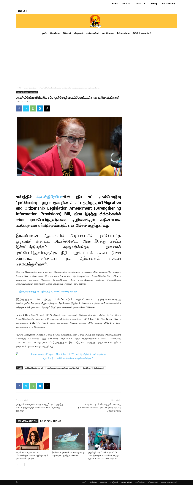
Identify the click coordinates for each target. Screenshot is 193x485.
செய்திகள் (33, 92)
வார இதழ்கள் (140, 482)
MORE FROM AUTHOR (50, 421)
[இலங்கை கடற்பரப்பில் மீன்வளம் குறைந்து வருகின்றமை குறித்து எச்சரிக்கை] (68, 438)
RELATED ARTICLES (27, 421)
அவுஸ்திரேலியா (50, 196)
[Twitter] (26, 108)
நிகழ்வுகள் (114, 482)
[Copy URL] (47, 108)
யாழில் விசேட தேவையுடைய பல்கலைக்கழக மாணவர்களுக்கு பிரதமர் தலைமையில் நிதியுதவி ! (32, 455)
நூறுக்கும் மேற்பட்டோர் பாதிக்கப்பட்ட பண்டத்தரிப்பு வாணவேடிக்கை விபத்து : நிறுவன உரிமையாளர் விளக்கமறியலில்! (103, 455)
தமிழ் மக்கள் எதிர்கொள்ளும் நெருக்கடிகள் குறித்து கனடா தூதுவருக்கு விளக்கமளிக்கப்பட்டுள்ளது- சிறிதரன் (39, 407)
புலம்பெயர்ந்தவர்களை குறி (34, 368)
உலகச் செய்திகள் (30, 88)
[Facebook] (19, 108)
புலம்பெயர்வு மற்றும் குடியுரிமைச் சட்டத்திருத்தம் (63, 368)
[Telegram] (40, 108)
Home (18, 88)
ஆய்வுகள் (104, 482)
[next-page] (23, 464)
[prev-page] (18, 464)
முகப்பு (84, 482)
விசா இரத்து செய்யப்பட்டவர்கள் (93, 368)
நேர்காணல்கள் (153, 482)
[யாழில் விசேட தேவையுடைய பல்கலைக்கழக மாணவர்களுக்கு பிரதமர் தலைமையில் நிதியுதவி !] (32, 438)
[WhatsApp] (33, 108)
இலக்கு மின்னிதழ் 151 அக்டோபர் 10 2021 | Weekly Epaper (48, 291)
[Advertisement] (96, 61)
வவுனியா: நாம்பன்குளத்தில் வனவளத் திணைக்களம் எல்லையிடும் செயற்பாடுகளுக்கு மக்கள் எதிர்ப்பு (99, 407)
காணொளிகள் (126, 482)
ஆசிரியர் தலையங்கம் (169, 482)
